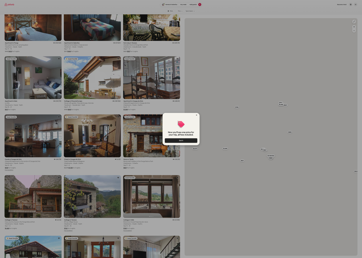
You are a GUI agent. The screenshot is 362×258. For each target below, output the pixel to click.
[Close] (196, 115)
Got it (181, 141)
